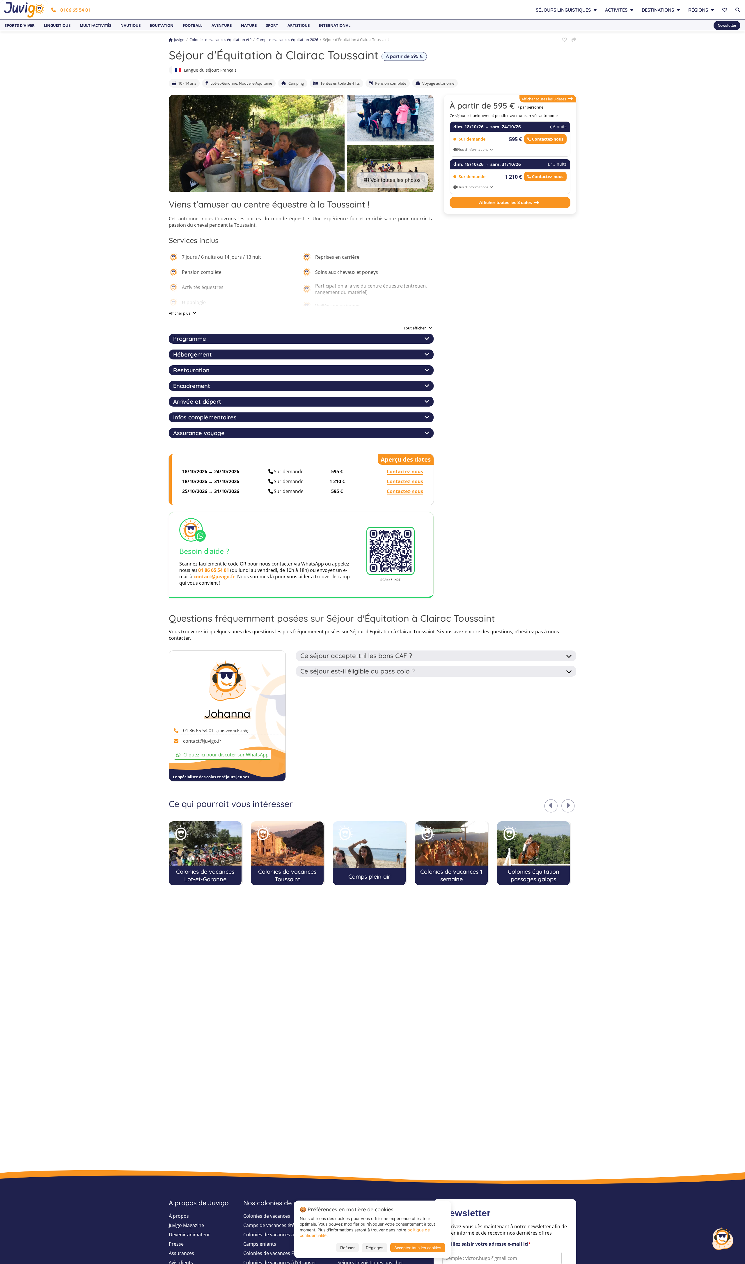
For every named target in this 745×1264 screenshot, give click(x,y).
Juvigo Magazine (186, 1225)
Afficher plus (179, 313)
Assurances (181, 1253)
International (334, 25)
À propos (179, 1216)
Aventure (222, 25)
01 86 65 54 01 (75, 10)
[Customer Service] (722, 1238)
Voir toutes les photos (395, 180)
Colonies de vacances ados (272, 1234)
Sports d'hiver (20, 25)
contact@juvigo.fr (214, 576)
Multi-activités (95, 25)
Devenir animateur (189, 1234)
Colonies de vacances (266, 1216)
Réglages (374, 1247)
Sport (272, 25)
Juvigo (179, 39)
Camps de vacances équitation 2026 (287, 39)
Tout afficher (415, 328)
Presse (176, 1244)
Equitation (161, 25)
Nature (249, 25)
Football (192, 25)
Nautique (130, 25)
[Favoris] (725, 9)
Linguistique (57, 25)
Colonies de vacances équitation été (220, 39)
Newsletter (727, 25)
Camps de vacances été (269, 1225)
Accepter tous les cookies (417, 1247)
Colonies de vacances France (274, 1253)
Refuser (347, 1247)
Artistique (299, 25)
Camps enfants (259, 1244)
